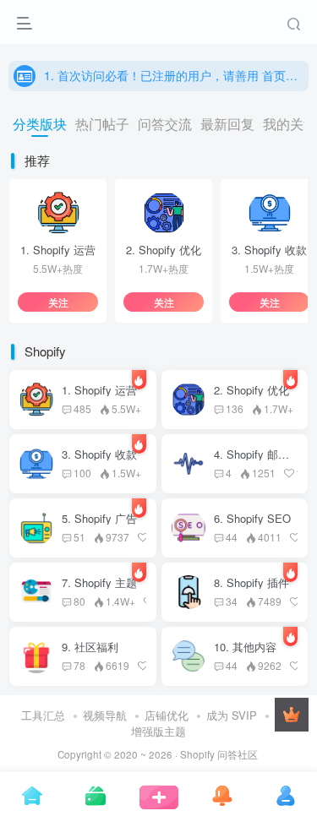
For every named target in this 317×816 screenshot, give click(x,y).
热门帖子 (102, 123)
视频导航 (105, 715)
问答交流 (165, 123)
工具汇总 (43, 715)
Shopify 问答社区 (219, 754)
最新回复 (227, 123)
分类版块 (40, 123)
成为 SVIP (231, 715)
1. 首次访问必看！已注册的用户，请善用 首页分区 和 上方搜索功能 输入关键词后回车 (172, 75)
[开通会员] (292, 715)
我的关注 (290, 123)
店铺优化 (167, 715)
